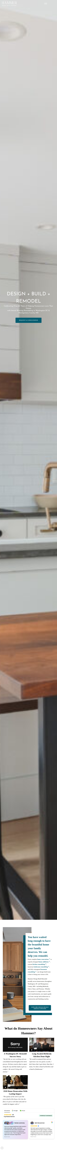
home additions (44, 962)
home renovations (43, 959)
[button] (45, 3)
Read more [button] (7, 1136)
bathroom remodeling (41, 967)
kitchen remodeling (39, 964)
